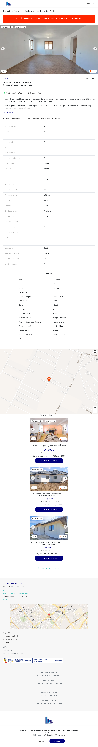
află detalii (46, 730)
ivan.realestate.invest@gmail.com (15, 593)
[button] (3, 48)
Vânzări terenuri (49, 680)
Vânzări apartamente (49, 672)
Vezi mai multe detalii (49, 460)
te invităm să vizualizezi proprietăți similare (65, 18)
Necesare (39, 735)
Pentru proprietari (10, 639)
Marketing (61, 735)
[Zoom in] (95, 407)
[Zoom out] (95, 411)
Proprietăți (7, 633)
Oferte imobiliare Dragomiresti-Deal (17, 118)
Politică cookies (8, 650)
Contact (6, 643)
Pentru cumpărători (10, 636)
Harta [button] (93, 71)
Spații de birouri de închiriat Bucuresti (49, 703)
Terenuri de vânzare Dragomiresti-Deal (49, 683)
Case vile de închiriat (49, 692)
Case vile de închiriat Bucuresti (49, 695)
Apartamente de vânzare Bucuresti (49, 675)
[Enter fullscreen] (95, 351)
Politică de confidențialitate (13, 654)
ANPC (5, 647)
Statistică (50, 735)
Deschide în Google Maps (12, 600)
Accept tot (57, 741)
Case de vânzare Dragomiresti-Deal (47, 118)
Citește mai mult (9, 113)
